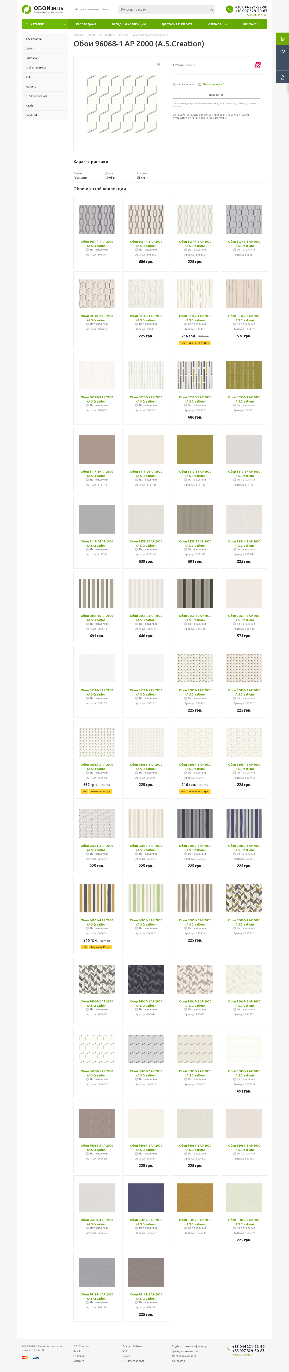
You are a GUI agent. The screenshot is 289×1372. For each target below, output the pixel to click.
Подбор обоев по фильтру (189, 1346)
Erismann (79, 1355)
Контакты (251, 24)
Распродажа (86, 24)
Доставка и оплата (177, 24)
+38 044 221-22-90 (251, 7)
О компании (218, 24)
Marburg (78, 1360)
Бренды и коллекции (129, 24)
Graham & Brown (132, 1346)
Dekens (127, 1355)
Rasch (77, 1351)
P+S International (133, 1360)
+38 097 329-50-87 (251, 11)
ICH (124, 1351)
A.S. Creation (81, 1346)
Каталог (37, 24)
